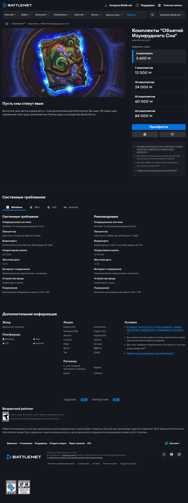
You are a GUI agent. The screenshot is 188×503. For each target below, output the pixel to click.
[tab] (14, 207)
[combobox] (150, 15)
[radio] (159, 56)
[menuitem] (10, 15)
